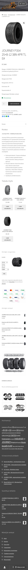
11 (8, 430)
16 (21, 430)
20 (15, 433)
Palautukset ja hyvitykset (10, 550)
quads (20, 114)
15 (19, 430)
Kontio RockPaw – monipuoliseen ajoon (14, 461)
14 (17, 430)
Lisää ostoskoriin (14, 103)
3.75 (7, 427)
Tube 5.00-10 (21, 446)
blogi (5, 538)
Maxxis (23, 442)
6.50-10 (18, 427)
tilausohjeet (12, 282)
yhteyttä (4, 283)
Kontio (19, 442)
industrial (18, 438)
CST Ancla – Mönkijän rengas (11, 469)
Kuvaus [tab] (4, 124)
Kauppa (6, 541)
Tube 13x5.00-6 (5, 448)
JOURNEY (16, 114)
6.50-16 (21, 427)
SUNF (10, 446)
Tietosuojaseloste (9, 556)
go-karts (12, 439)
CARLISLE (18, 433)
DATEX (13, 435)
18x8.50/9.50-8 (12, 432)
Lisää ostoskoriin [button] (7, 207)
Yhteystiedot (7, 559)
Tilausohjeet (7, 547)
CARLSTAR (5, 435)
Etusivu (5, 14)
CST (9, 435)
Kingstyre (14, 442)
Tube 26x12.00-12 (19, 448)
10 (6, 430)
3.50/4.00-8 (4, 427)
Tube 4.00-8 (15, 446)
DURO (18, 435)
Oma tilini (6, 544)
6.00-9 (15, 427)
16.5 (23, 430)
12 (12, 114)
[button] (24, 23)
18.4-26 (7, 432)
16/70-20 (4, 433)
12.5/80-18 (13, 430)
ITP (24, 439)
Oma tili (4, 567)
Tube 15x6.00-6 (12, 448)
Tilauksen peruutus (9, 553)
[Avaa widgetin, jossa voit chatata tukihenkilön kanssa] (19, 567)
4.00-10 (10, 427)
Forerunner (6, 439)
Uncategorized (11, 14)
